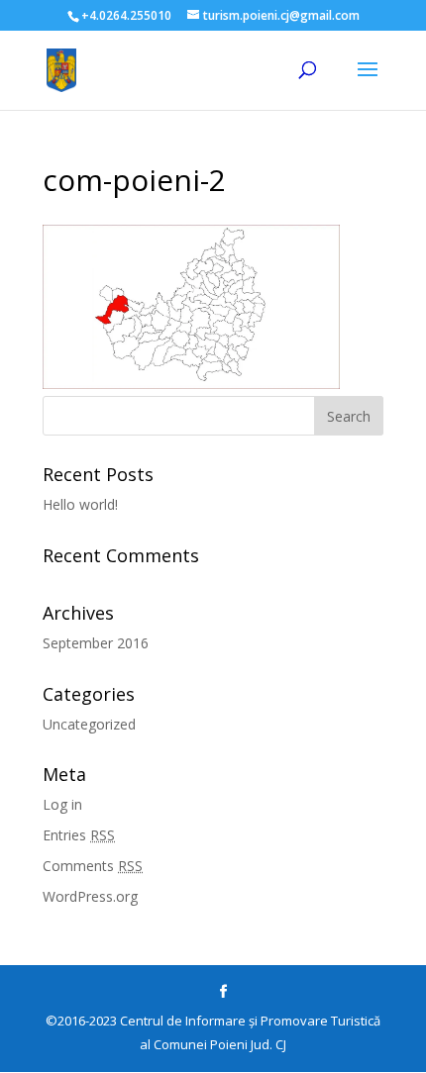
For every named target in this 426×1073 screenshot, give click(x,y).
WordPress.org (90, 896)
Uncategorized (89, 724)
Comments (93, 865)
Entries (79, 835)
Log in (62, 804)
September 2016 (96, 643)
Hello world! (80, 504)
